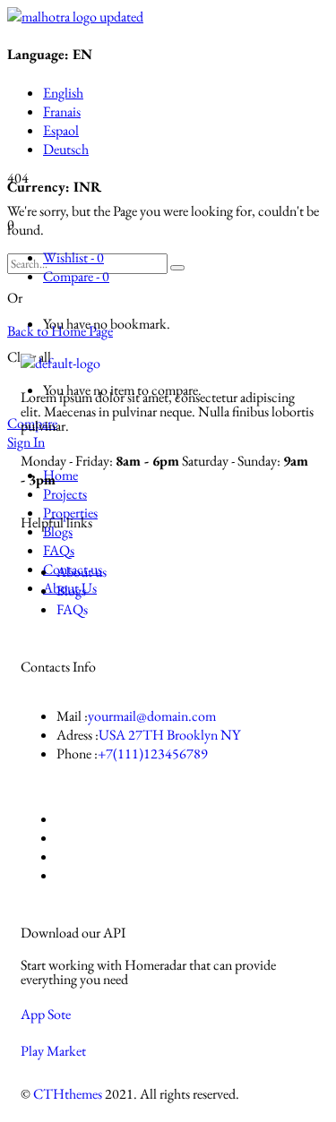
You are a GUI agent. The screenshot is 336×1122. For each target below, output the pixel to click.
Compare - (76, 276)
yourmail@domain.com (152, 716)
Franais (62, 111)
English (63, 92)
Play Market (53, 1050)
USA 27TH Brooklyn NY (169, 734)
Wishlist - (73, 257)
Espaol (61, 130)
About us (81, 571)
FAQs (72, 609)
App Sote (46, 1014)
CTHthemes (67, 1093)
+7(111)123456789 (153, 753)
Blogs (71, 590)
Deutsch (66, 149)
